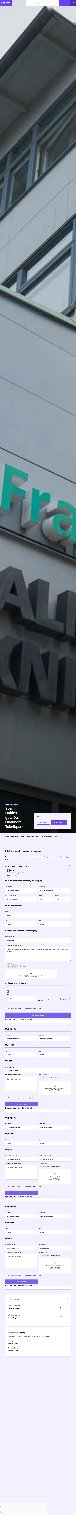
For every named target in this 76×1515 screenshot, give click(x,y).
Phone (7, 920)
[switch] (7, 991)
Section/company (11, 895)
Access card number (45, 1156)
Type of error (9, 936)
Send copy (8, 989)
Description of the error (13, 945)
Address (42, 886)
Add (51, 999)
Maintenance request (58, 822)
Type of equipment (11, 1245)
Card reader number (11, 1156)
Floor (41, 895)
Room (57, 895)
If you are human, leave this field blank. (18, 1019)
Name (7, 911)
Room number (43, 1245)
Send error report (38, 1015)
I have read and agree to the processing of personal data (24, 1008)
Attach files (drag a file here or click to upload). (31, 975)
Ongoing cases (43, 822)
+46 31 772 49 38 (14, 1352)
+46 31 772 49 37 (14, 1344)
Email (41, 920)
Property (8, 886)
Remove (64, 999)
